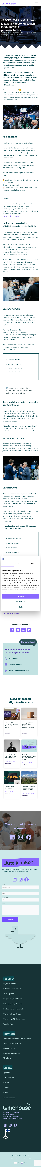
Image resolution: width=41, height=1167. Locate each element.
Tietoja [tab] (33, 564)
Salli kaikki (20, 596)
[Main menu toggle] (36, 3)
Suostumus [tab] (7, 564)
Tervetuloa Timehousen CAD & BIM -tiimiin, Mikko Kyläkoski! (11, 756)
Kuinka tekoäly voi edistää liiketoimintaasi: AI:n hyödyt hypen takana (29, 757)
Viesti (3, 903)
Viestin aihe (5, 897)
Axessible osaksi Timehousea (9, 787)
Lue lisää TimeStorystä (11, 216)
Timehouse (19, 35)
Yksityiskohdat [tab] (20, 564)
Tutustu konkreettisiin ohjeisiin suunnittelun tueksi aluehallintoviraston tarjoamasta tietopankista (20, 390)
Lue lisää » (8, 733)
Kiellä (20, 607)
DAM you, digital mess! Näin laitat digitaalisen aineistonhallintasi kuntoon (11, 725)
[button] (12, 630)
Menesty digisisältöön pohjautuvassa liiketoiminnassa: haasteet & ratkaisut (28, 725)
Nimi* (3, 884)
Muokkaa (19, 601)
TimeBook (12, 35)
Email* (3, 891)
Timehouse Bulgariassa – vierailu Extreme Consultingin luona (29, 788)
